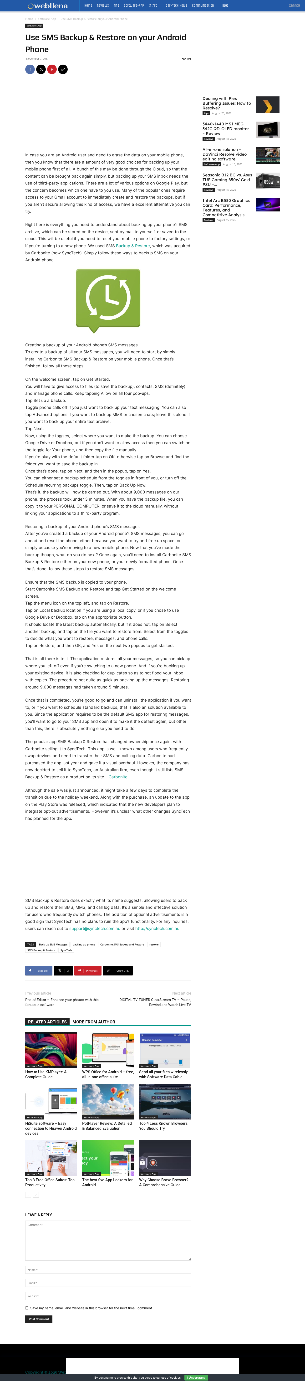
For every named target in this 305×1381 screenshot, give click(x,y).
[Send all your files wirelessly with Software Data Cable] (165, 1050)
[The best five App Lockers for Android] (108, 1158)
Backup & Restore (133, 245)
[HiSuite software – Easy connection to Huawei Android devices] (51, 1101)
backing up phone (84, 944)
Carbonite (118, 777)
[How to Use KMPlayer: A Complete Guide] (51, 1050)
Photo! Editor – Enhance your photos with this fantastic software (62, 1002)
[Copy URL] (63, 69)
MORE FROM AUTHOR (93, 1021)
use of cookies (171, 1377)
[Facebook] (30, 69)
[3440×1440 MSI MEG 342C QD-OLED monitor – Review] (268, 130)
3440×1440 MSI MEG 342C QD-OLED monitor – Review (226, 128)
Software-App (47, 19)
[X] (41, 69)
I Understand (196, 1377)
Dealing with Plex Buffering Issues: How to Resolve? (227, 103)
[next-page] (36, 1195)
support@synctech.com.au (94, 928)
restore (153, 944)
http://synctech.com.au (157, 928)
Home (29, 19)
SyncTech (66, 950)
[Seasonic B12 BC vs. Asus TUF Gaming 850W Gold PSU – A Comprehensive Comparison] (268, 181)
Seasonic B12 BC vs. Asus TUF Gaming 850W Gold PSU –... (227, 179)
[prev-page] (28, 1195)
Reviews (208, 138)
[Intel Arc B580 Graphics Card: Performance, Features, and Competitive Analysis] (268, 204)
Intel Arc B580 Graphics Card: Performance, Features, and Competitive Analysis (226, 207)
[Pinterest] (52, 69)
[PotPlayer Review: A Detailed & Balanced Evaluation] (108, 1101)
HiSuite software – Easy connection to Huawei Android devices (51, 1128)
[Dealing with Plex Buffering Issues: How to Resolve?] (268, 104)
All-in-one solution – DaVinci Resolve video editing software (225, 154)
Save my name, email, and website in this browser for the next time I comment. (91, 1308)
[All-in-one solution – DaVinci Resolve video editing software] (268, 155)
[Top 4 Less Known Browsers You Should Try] (165, 1101)
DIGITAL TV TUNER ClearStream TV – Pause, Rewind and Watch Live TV (155, 1002)
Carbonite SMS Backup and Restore (122, 944)
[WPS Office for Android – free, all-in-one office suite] (108, 1050)
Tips (206, 113)
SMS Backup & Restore (41, 950)
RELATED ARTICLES (47, 1021)
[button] (294, 6)
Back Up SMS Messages (53, 944)
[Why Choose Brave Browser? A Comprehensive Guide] (165, 1158)
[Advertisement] (108, 116)
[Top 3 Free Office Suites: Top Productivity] (51, 1158)
